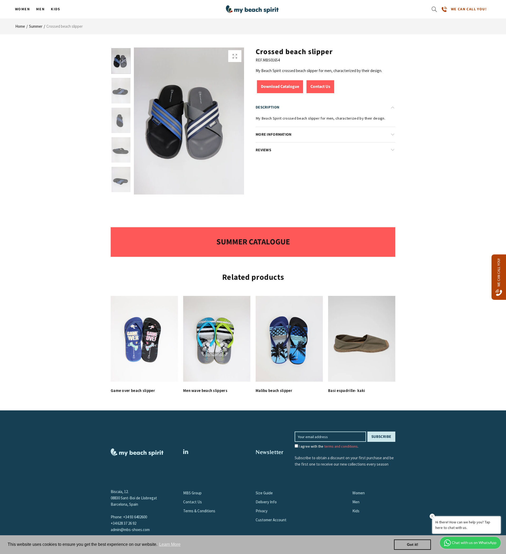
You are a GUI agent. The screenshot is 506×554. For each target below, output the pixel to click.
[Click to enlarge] (234, 56)
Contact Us (320, 86)
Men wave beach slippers (205, 390)
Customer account (271, 519)
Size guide (264, 492)
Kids (55, 9)
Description (267, 107)
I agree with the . (328, 446)
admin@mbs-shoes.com (130, 529)
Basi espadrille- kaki (346, 390)
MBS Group (192, 492)
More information (274, 134)
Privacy (261, 510)
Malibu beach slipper (274, 390)
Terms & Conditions (199, 510)
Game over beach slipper (133, 390)
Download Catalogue (280, 86)
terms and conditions (341, 446)
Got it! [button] (412, 544)
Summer (35, 26)
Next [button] (230, 121)
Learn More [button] (170, 544)
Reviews (263, 150)
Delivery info (266, 501)
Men (40, 9)
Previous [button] (148, 121)
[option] (189, 121)
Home (20, 26)
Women (22, 9)
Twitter (185, 451)
